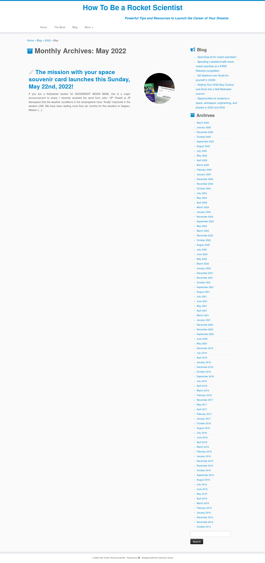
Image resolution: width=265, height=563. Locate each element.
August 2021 (203, 291)
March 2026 (203, 122)
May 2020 (202, 343)
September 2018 (205, 376)
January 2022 (204, 268)
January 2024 (204, 212)
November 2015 (205, 465)
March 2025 (203, 165)
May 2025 (202, 155)
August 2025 (203, 146)
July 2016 (202, 432)
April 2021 (202, 310)
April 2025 (202, 160)
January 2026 (204, 127)
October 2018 (204, 371)
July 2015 (202, 484)
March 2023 (203, 230)
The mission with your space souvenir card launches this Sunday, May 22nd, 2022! (79, 79)
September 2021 (205, 287)
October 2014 (204, 526)
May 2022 (202, 259)
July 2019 (202, 352)
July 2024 (202, 193)
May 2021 (202, 306)
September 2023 (205, 221)
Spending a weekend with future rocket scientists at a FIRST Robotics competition (215, 66)
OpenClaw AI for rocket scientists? (217, 57)
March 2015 (203, 503)
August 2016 (203, 428)
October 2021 (204, 282)
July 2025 (202, 150)
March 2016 (203, 446)
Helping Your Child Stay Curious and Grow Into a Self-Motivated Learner (215, 89)
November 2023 (205, 216)
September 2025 (205, 141)
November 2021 (205, 277)
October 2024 (204, 188)
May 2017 (202, 404)
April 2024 (202, 202)
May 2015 (202, 493)
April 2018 (202, 385)
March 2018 (203, 390)
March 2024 (203, 207)
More (88, 27)
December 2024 (205, 179)
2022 (47, 40)
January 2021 (204, 320)
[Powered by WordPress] (139, 557)
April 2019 (202, 357)
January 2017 (204, 418)
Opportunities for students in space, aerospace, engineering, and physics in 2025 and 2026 (216, 102)
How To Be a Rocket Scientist (132, 7)
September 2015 (205, 475)
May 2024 (202, 197)
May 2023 (202, 226)
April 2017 (202, 409)
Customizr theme (165, 557)
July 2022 (202, 249)
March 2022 (203, 263)
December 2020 (205, 324)
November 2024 (205, 183)
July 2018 (202, 381)
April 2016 (202, 442)
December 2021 (205, 273)
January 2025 (204, 174)
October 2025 (204, 136)
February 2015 (204, 508)
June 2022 (202, 254)
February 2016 (204, 451)
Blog (75, 27)
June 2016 (202, 437)
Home (43, 27)
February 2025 (204, 169)
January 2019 (204, 362)
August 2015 (203, 479)
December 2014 (205, 517)
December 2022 (205, 235)
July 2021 (202, 296)
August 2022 (203, 244)
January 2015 (204, 512)
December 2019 (205, 348)
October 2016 (204, 423)
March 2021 (203, 315)
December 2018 (205, 367)
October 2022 (204, 240)
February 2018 (204, 395)
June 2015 (202, 489)
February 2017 (204, 414)
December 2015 (205, 461)
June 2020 (202, 338)
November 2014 (205, 522)
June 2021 (202, 301)
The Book (59, 27)
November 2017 (205, 399)
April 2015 (202, 498)
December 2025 (205, 132)
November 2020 (205, 329)
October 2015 (204, 470)
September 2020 (205, 334)
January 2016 (204, 456)
